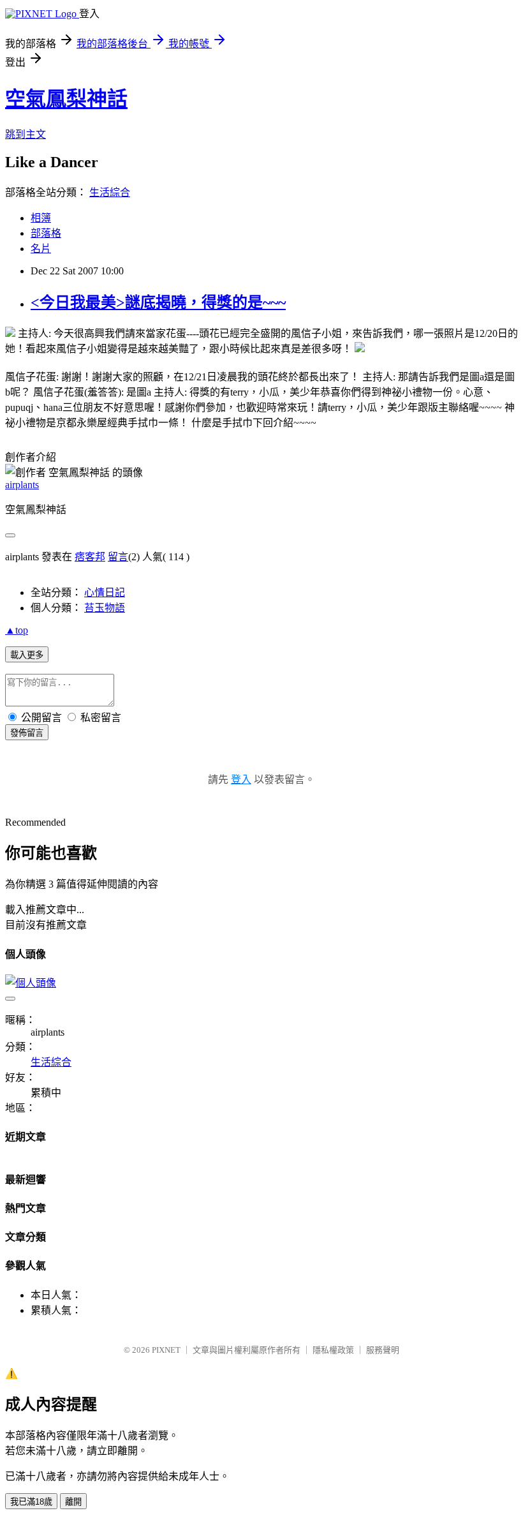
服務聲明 (382, 1350)
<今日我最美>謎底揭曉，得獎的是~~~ (158, 302)
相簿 (41, 217)
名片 (41, 248)
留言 (118, 556)
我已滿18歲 (31, 1502)
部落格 (46, 233)
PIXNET (166, 1350)
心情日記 (104, 592)
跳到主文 (25, 134)
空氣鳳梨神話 (66, 98)
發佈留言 (26, 733)
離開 (73, 1502)
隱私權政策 (333, 1350)
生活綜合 (109, 192)
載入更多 (26, 655)
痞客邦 (90, 556)
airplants (22, 484)
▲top (16, 630)
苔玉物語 (104, 607)
